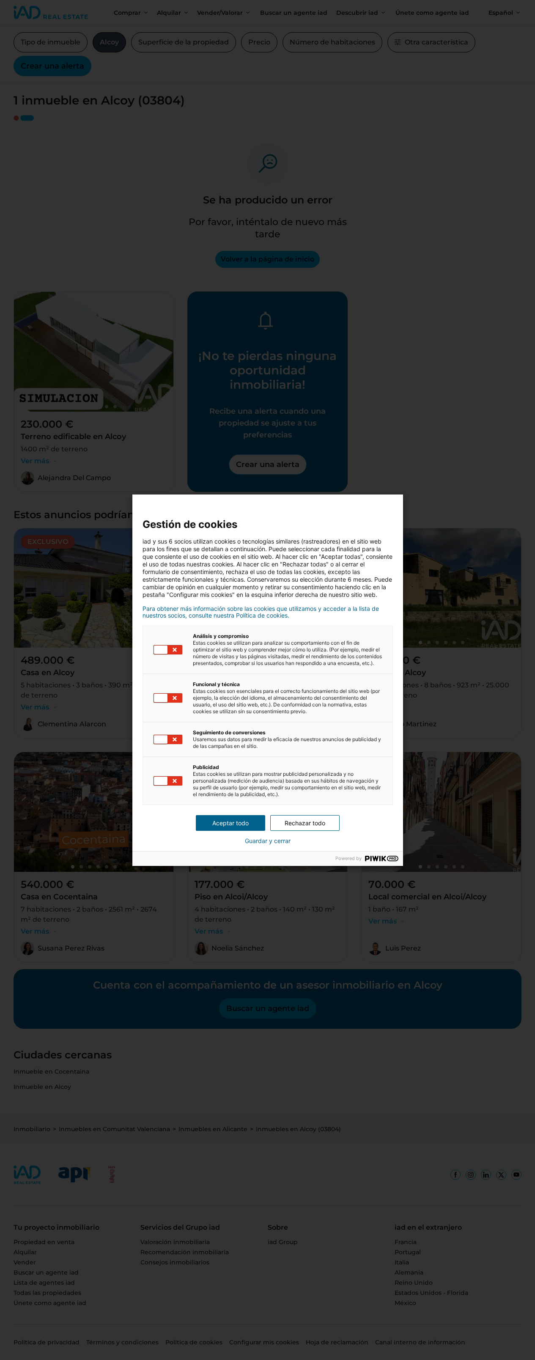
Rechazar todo (305, 823)
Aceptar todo (230, 823)
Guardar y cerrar (268, 841)
